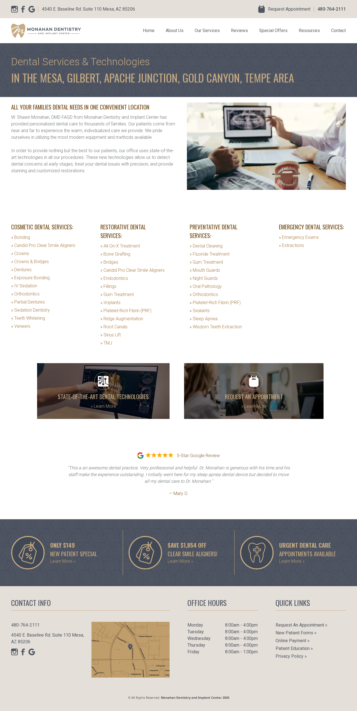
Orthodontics (25, 294)
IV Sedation (24, 285)
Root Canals (113, 326)
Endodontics (114, 278)
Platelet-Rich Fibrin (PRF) (125, 310)
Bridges (109, 262)
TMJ (106, 343)
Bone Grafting (115, 254)
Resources (309, 30)
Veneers (20, 326)
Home (149, 30)
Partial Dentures (28, 302)
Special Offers (273, 30)
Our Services (207, 30)
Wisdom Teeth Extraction (216, 326)
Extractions (291, 245)
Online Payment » (293, 640)
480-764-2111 (331, 9)
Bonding (20, 237)
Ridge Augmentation (121, 318)
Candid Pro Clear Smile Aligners (43, 245)
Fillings (108, 286)
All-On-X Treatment (120, 246)
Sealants (200, 310)
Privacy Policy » (291, 656)
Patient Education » (294, 648)
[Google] (31, 9)
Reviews (239, 30)
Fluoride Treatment (210, 254)
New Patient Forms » (296, 632)
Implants (110, 302)
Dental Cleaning (206, 246)
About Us (175, 30)
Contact (338, 30)
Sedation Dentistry (30, 310)
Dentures (21, 269)
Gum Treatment (117, 294)
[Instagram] (14, 9)
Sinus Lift (110, 335)
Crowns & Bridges (30, 261)
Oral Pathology (206, 286)
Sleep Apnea (204, 318)
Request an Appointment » (301, 625)
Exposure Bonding (30, 277)
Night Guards (204, 278)
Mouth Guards (205, 270)
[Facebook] (23, 9)
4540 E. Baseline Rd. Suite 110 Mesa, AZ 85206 (88, 9)
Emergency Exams (299, 237)
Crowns (20, 253)
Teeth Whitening (28, 318)
